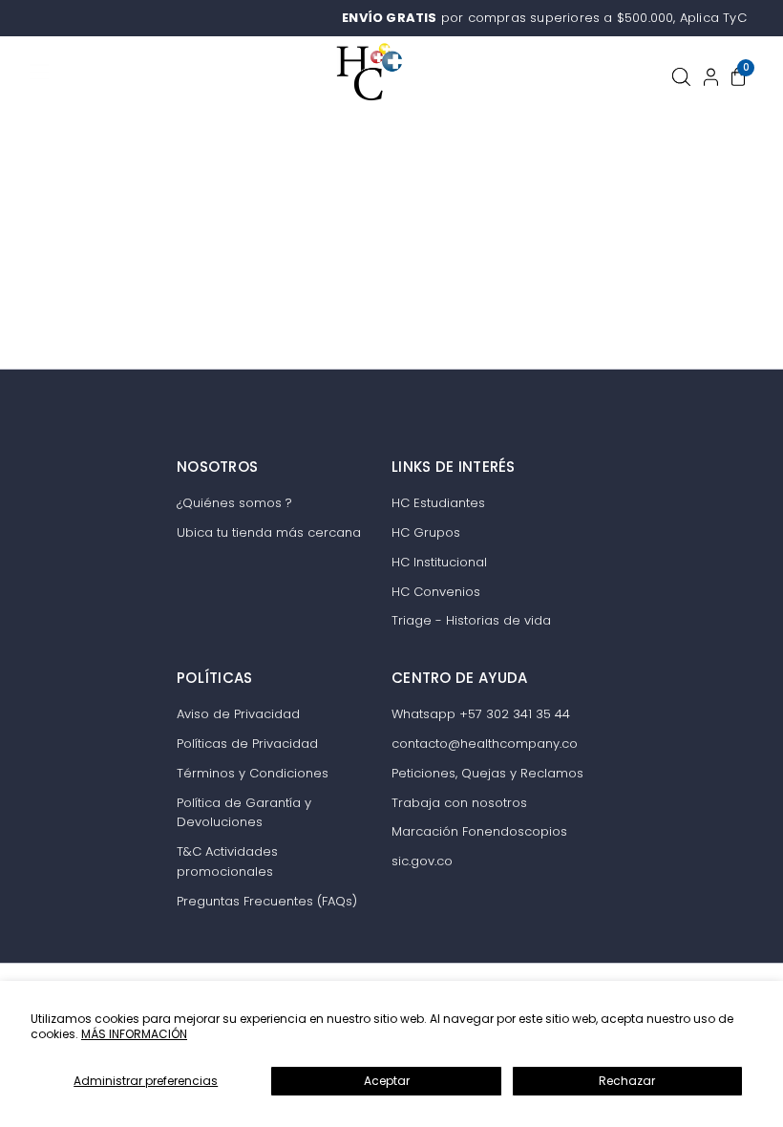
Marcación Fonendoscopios (479, 831)
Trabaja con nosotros (459, 803)
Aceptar (387, 1081)
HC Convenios (436, 592)
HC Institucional (439, 562)
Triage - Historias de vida (471, 620)
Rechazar (627, 1081)
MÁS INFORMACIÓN (134, 1034)
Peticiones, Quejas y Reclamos (487, 773)
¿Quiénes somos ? (234, 503)
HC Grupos (426, 532)
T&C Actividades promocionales (227, 861)
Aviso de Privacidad (238, 714)
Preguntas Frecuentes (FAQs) (267, 901)
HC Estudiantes (438, 503)
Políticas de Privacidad (247, 743)
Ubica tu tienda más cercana (269, 532)
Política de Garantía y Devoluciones (244, 813)
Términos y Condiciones (252, 773)
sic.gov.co (422, 861)
